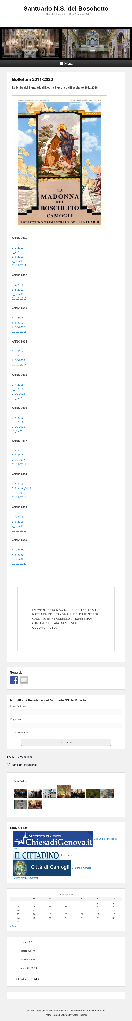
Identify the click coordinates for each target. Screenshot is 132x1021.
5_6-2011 (17, 256)
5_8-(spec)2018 (21, 488)
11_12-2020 (19, 563)
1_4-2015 (18, 384)
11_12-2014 (19, 364)
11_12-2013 (19, 331)
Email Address (18, 706)
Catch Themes (79, 1015)
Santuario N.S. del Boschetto (66, 8)
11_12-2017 (19, 464)
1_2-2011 (17, 247)
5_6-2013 (18, 322)
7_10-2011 (18, 261)
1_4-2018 (18, 484)
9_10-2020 (18, 559)
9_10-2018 (18, 492)
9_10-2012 (18, 294)
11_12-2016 (19, 431)
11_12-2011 (19, 265)
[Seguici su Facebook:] (14, 680)
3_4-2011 (17, 252)
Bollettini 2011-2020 (32, 79)
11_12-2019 (19, 530)
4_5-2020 (18, 554)
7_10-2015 (18, 393)
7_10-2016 (18, 426)
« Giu (13, 926)
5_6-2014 (18, 355)
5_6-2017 (18, 455)
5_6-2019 (18, 521)
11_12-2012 (19, 298)
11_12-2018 (19, 497)
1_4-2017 (18, 451)
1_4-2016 (18, 417)
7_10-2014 (18, 360)
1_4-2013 (18, 318)
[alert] (66, 765)
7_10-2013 (18, 327)
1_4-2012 (18, 285)
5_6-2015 (18, 389)
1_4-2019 (18, 517)
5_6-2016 (18, 422)
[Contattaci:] (24, 680)
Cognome (15, 719)
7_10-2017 (18, 459)
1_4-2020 (18, 550)
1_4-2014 (18, 351)
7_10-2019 (18, 526)
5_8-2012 (18, 289)
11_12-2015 (19, 398)
